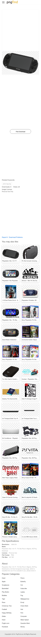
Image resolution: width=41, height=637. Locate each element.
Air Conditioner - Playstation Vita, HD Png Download (18, 438)
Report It (5, 237)
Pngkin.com (5, 623)
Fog (21, 595)
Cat (21, 585)
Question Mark (25, 623)
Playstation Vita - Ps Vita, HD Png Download (15, 320)
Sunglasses (5, 585)
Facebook (5, 627)
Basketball (5, 588)
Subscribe (23, 588)
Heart (3, 578)
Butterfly (23, 581)
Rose (3, 602)
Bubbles (4, 595)
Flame (22, 578)
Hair (21, 609)
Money (22, 627)
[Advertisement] (20, 30)
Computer (23, 616)
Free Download (20, 132)
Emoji (22, 602)
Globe (4, 616)
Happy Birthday (7, 613)
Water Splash (24, 620)
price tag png (7, 184)
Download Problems (16, 237)
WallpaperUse (24, 599)
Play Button (5, 592)
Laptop (22, 592)
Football (4, 609)
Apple (3, 581)
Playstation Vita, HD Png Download (12, 458)
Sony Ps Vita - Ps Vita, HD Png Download (14, 517)
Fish (21, 613)
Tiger (3, 599)
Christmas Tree (7, 606)
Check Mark (24, 606)
